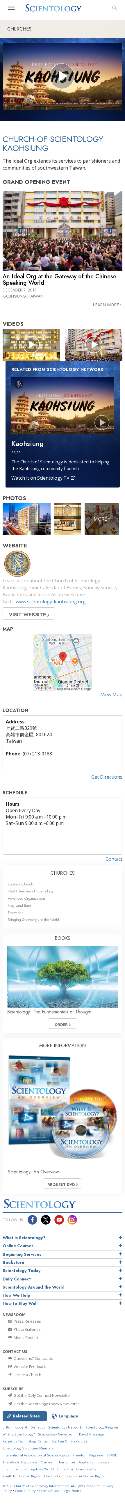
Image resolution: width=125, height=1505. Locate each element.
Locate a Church (20, 884)
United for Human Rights (76, 1469)
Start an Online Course (70, 1441)
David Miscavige (91, 1434)
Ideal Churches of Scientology (30, 891)
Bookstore (13, 1262)
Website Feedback (29, 1366)
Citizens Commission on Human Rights (74, 1476)
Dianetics (38, 1427)
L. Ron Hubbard (15, 1427)
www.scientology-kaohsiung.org (51, 601)
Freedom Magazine (88, 1455)
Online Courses (18, 1246)
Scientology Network (65, 1427)
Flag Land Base (19, 905)
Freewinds (15, 912)
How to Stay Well (20, 1303)
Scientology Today (22, 1270)
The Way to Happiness (20, 1462)
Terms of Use (49, 1490)
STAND (112, 1455)
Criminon (48, 1462)
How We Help (16, 1295)
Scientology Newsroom (57, 1434)
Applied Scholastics (94, 1462)
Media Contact (25, 1337)
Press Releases (27, 1321)
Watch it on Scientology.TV (41, 478)
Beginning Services (22, 1254)
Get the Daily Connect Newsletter (42, 1395)
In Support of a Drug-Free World (28, 1469)
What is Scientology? (24, 1238)
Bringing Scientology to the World (33, 919)
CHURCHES (63, 873)
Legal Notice (72, 1490)
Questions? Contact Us (33, 1358)
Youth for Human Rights (21, 1476)
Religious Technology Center (25, 1441)
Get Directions (106, 777)
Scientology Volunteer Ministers (28, 1448)
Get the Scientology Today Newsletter (46, 1403)
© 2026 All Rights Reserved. (52, 1486)
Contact (114, 859)
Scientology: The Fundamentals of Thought (49, 1011)
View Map (111, 694)
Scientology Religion (101, 1427)
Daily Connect (17, 1279)
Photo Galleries (27, 1329)
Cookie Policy (25, 1490)
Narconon (67, 1462)
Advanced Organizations (26, 898)
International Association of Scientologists (36, 1455)
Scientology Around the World (34, 1287)
